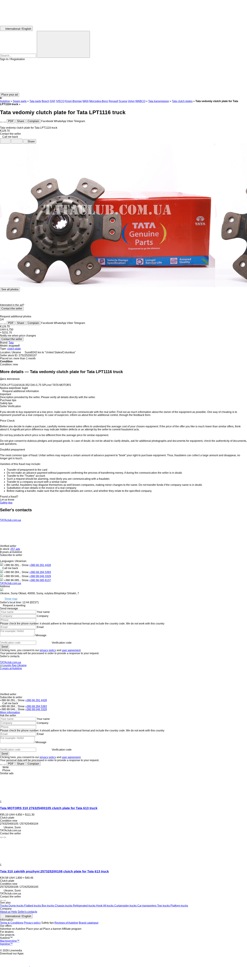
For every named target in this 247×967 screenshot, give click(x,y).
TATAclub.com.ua (10, 520)
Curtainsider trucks (125, 905)
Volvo (131, 101)
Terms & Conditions (11, 922)
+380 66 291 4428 (40, 565)
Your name (43, 612)
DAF (52, 101)
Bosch (45, 101)
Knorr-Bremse (73, 101)
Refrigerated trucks (84, 905)
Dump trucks (16, 905)
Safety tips (6, 502)
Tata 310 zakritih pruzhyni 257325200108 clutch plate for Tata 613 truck (54, 871)
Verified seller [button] (8, 546)
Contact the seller (11, 308)
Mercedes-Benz (98, 101)
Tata (11, 342)
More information (10, 712)
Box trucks (48, 905)
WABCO (140, 101)
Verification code (62, 642)
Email (40, 627)
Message (40, 635)
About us (5, 911)
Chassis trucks (64, 905)
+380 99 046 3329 (40, 576)
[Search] (63, 44)
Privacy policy (32, 922)
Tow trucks (163, 905)
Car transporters (147, 905)
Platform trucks (179, 905)
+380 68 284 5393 (40, 572)
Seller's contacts (27, 911)
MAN (86, 101)
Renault (113, 101)
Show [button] (25, 565)
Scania (123, 101)
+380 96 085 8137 (40, 580)
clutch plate (14, 348)
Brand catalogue (88, 922)
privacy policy (48, 650)
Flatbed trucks (33, 905)
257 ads (15, 549)
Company (42, 616)
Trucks (4, 905)
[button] (123, 77)
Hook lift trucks (105, 905)
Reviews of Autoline (66, 922)
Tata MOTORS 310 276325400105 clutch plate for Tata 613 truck (48, 808)
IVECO (60, 101)
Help (14, 911)
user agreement (71, 650)
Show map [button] (11, 599)
